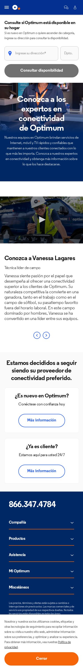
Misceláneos (19, 588)
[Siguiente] (46, 335)
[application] (41, 219)
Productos (17, 539)
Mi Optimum (19, 571)
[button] (66, 7)
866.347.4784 (32, 505)
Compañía (17, 523)
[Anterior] (37, 335)
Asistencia (17, 555)
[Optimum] (16, 7)
